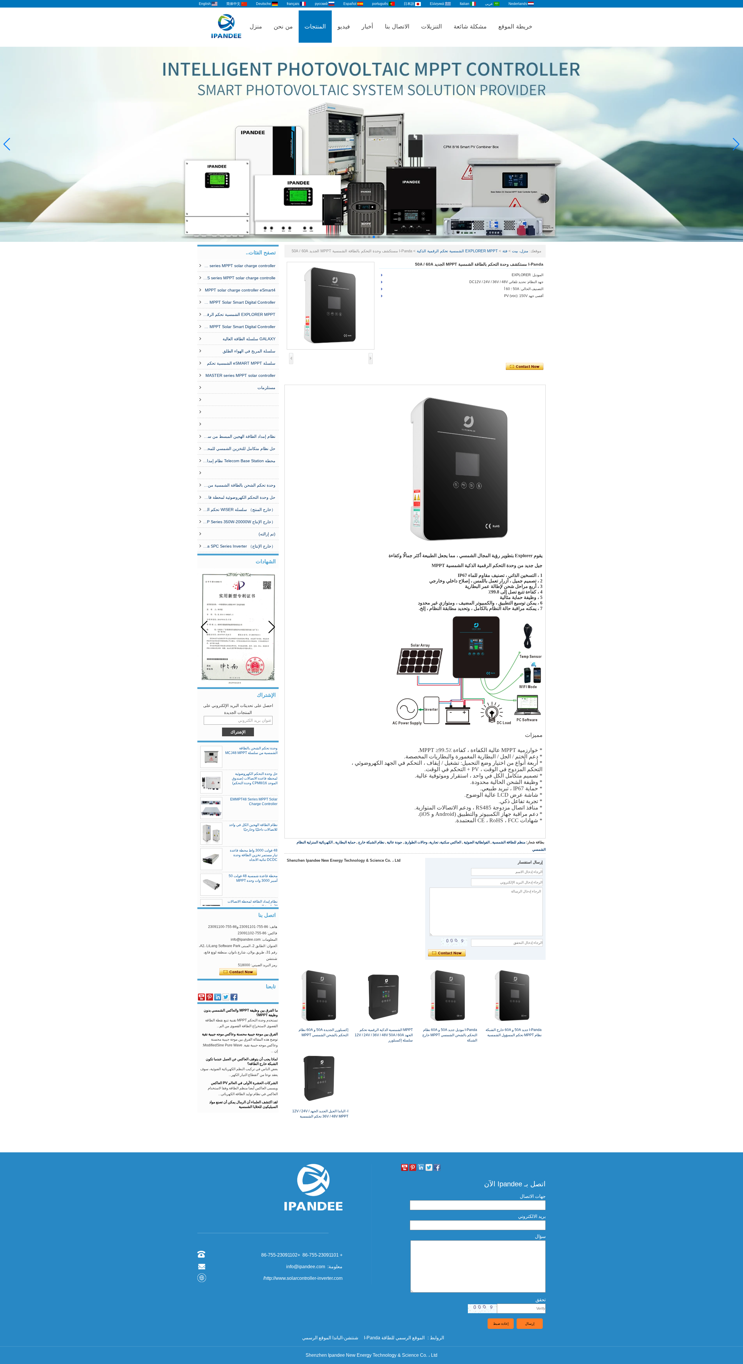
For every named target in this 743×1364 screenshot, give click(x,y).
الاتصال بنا (397, 26)
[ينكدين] (217, 997)
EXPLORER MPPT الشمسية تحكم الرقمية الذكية (239, 314)
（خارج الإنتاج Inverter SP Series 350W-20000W (239, 521)
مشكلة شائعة (470, 26)
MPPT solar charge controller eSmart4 (240, 290)
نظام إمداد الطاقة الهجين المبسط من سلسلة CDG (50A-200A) (239, 436)
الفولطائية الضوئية (477, 842)
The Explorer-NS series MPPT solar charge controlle (239, 278)
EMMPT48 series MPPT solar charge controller (239, 265)
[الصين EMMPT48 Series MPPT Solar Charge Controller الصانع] (211, 808)
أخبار (367, 26)
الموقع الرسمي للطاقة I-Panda (394, 1337)
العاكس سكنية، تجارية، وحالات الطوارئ (433, 842)
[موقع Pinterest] (209, 997)
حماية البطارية (345, 842)
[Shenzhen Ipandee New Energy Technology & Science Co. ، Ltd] (226, 44)
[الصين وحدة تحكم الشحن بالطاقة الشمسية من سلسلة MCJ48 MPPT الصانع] (211, 757)
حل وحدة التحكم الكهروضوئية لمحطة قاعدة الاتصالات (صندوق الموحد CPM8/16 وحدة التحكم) (239, 497)
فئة (504, 251)
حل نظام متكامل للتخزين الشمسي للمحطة (239, 448)
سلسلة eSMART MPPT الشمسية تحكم (241, 363)
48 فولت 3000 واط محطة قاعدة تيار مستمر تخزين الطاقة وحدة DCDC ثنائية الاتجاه (253, 855)
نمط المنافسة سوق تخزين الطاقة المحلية (248, 1108)
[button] (378, 237)
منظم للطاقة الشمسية (508, 842)
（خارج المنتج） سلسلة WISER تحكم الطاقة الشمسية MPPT (239, 509)
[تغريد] (225, 997)
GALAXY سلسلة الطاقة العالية (249, 338)
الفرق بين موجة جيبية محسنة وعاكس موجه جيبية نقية (240, 1016)
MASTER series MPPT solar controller (240, 375)
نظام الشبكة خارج (371, 842)
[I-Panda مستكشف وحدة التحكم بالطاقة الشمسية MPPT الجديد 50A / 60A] (330, 306)
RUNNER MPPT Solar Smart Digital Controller (239, 326)
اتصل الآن (238, 972)
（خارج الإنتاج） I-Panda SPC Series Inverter (239, 546)
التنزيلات (431, 26)
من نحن (283, 26)
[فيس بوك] (233, 997)
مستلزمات (266, 387)
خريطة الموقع (515, 26)
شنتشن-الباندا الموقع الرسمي (330, 1337)
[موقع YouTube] (201, 997)
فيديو (344, 26)
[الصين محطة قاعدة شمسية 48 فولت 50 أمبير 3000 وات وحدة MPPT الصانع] (211, 885)
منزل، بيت (520, 251)
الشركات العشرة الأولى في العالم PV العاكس (244, 1065)
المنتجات (315, 26)
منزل (256, 26)
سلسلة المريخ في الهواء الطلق (249, 351)
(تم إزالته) (267, 534)
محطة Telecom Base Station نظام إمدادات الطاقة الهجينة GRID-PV (239, 460)
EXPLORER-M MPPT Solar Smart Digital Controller (239, 302)
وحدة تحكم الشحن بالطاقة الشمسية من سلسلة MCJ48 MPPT (239, 485)
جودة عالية (394, 842)
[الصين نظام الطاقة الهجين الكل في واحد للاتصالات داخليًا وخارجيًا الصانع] (211, 834)
